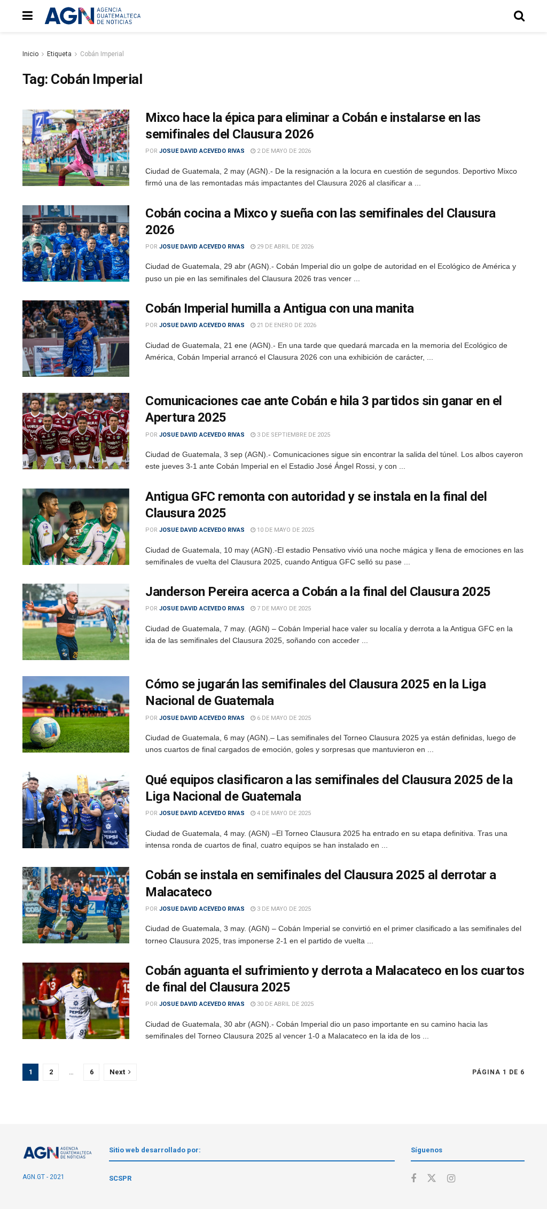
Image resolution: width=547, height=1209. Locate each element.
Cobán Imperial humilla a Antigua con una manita (279, 308)
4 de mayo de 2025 (283, 813)
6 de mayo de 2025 (283, 718)
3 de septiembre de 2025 (292, 434)
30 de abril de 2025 (284, 1004)
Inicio (30, 54)
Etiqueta (59, 54)
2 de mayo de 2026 (283, 151)
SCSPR (120, 1178)
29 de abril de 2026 (284, 246)
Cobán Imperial (102, 54)
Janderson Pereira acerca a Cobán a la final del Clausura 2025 (318, 591)
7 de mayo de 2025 (283, 608)
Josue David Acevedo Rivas (202, 151)
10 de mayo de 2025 (284, 529)
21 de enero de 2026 (285, 325)
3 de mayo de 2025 (283, 908)
